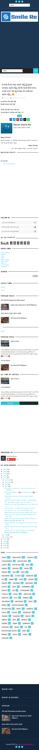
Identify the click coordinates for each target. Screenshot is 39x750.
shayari (31, 579)
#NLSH (4, 557)
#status (5, 594)
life (26, 627)
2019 (5, 473)
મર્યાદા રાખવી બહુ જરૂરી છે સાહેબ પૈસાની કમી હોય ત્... (20, 518)
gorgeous (5, 627)
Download (29, 576)
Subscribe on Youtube (10, 227)
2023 (5, 541)
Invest (30, 601)
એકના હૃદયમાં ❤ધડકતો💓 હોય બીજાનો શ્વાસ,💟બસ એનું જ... (20, 493)
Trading (4, 616)
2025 (5, 545)
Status (4, 587)
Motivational (22, 561)
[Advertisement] (19, 46)
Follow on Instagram (10, 231)
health (4, 590)
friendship (26, 623)
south (15, 634)
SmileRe (4, 568)
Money (11, 579)
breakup (24, 620)
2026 (5, 548)
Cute (15, 598)
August (7, 537)
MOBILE (4, 605)
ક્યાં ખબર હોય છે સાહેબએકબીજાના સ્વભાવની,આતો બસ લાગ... (20, 515)
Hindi (2, 258)
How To (3, 263)
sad (13, 590)
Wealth (27, 616)
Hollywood (6, 601)
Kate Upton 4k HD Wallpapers (19, 318)
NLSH (27, 565)
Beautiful (5, 598)
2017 (5, 469)
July (6, 535)
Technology (5, 265)
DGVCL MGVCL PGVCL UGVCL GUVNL (11, 313)
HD (3, 579)
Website (4, 620)
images (16, 627)
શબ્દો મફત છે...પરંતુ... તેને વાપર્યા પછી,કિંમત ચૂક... (19, 510)
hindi (21, 579)
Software (4, 267)
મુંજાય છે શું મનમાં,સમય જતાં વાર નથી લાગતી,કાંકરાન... (21, 512)
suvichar (15, 568)
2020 (5, 476)
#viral (15, 594)
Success (14, 612)
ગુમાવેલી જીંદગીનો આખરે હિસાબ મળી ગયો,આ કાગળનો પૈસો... (21, 523)
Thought (30, 557)
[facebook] (16, 2)
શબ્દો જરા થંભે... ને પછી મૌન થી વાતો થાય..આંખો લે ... (20, 508)
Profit (19, 609)
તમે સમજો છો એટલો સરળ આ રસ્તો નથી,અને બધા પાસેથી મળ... (19, 489)
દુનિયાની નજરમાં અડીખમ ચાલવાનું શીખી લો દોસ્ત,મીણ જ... (20, 527)
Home (3, 287)
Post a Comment (9, 164)
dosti (14, 587)
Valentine (16, 616)
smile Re (4, 583)
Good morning (7, 561)
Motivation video (18, 605)
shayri (26, 568)
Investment (29, 583)
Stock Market (5, 253)
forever (4, 623)
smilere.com (21, 744)
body (14, 620)
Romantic (30, 609)
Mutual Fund (6, 609)
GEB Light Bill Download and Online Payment (13, 300)
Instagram (19, 601)
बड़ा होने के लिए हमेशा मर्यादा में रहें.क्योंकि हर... (16, 533)
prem (24, 631)
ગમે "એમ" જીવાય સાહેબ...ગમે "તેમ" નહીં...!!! (17, 502)
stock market (25, 590)
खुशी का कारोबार (15, 341)
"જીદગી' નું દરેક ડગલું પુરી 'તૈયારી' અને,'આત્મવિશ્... (19, 530)
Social (3, 290)
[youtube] (22, 2)
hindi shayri (16, 557)
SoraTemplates (29, 744)
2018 (5, 471)
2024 (5, 543)
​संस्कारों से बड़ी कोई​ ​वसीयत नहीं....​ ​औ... (14, 521)
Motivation (16, 565)
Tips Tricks (4, 261)
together (5, 638)
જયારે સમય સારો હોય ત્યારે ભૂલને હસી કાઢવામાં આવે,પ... (18, 497)
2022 (5, 539)
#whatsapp (27, 594)
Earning (25, 598)
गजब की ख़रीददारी (5, 360)
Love (2, 256)
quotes (4, 565)
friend (15, 623)
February (8, 482)
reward (4, 634)
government (26, 587)
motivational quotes (9, 631)
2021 (5, 478)
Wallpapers (6, 576)
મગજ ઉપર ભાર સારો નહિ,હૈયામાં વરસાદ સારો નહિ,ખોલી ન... (21, 505)
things (25, 634)
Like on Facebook (8, 222)
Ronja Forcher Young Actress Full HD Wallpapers (24, 305)
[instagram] (19, 2)
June (6, 486)
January (7, 480)
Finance (3, 254)
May (6, 484)
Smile (23, 572)
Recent (10, 403)
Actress (17, 576)
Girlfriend (16, 583)
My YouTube (5, 260)
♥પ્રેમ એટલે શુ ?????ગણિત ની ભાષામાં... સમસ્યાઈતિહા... (20, 500)
